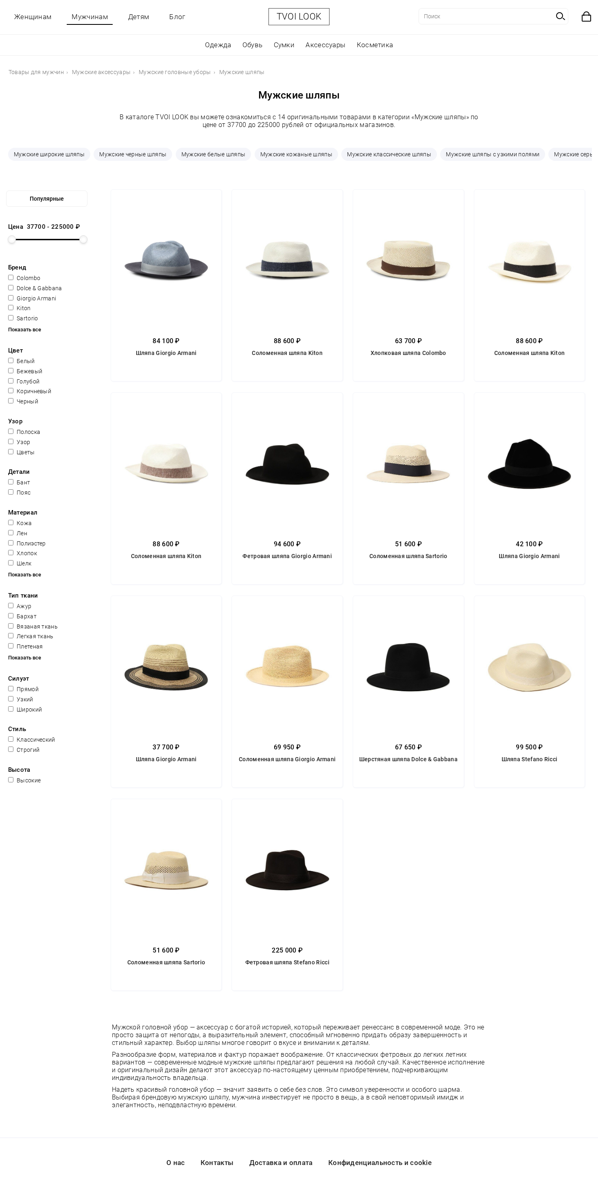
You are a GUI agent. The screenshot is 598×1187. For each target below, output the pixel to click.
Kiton (23, 308)
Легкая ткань (34, 636)
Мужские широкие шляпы (49, 154)
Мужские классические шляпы (389, 154)
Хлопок (26, 553)
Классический (35, 739)
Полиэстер (30, 543)
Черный (26, 401)
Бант (23, 482)
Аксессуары (325, 45)
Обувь (252, 45)
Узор (23, 442)
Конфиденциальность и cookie (380, 1163)
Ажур (23, 606)
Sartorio (26, 318)
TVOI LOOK (299, 16)
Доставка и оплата (281, 1163)
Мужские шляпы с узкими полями (492, 154)
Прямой (27, 689)
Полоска (27, 432)
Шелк (23, 563)
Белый (25, 361)
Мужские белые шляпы (213, 154)
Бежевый (28, 371)
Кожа (23, 523)
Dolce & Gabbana (38, 288)
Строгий (27, 750)
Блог (177, 17)
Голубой (27, 381)
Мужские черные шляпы (132, 154)
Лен (21, 533)
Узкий (24, 699)
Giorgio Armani (36, 298)
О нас (175, 1163)
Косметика (375, 45)
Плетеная (29, 646)
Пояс (23, 492)
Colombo (27, 278)
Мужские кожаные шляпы (296, 154)
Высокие (28, 780)
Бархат (26, 616)
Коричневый (33, 391)
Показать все (24, 329)
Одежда (218, 45)
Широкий (28, 709)
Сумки (284, 45)
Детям (138, 17)
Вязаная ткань (36, 626)
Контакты (217, 1163)
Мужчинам (89, 17)
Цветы (25, 452)
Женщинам (32, 17)
